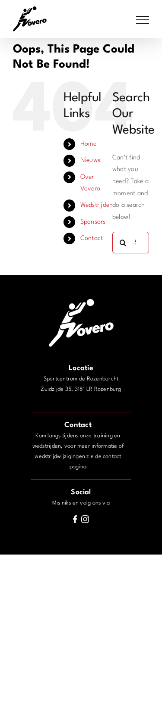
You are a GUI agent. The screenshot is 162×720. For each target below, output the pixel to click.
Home (88, 144)
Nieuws (90, 160)
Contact (91, 238)
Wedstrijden (96, 205)
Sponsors (93, 222)
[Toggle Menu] (142, 20)
